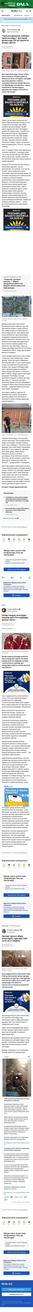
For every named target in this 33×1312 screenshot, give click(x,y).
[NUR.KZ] (16, 11)
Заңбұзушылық (18, 15)
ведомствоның (7, 985)
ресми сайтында (8, 698)
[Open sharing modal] (20, 577)
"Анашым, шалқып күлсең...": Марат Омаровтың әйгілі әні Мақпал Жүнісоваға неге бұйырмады (14, 283)
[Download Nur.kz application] (16, 4)
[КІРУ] (30, 11)
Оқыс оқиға (6, 15)
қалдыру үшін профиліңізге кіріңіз (15, 562)
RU (27, 11)
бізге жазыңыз (22, 527)
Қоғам (3, 605)
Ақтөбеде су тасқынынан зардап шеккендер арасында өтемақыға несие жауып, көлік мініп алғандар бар (17, 499)
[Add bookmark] (29, 577)
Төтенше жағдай (15, 25)
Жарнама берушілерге (16, 1294)
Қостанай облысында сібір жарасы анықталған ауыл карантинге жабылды (17, 510)
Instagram (18, 595)
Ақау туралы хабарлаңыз (16, 1289)
